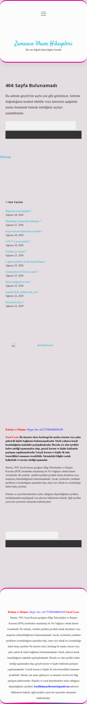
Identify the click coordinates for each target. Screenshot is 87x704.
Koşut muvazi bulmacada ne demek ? (23, 231)
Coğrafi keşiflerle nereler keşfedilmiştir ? (25, 261)
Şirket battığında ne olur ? (18, 282)
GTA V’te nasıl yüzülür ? (18, 241)
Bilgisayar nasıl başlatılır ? (18, 211)
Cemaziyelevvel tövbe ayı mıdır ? (21, 271)
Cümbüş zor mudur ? (16, 251)
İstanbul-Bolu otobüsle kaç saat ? (21, 292)
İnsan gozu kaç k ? (14, 302)
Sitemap (5, 157)
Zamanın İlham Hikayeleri (43, 44)
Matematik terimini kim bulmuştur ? (23, 221)
